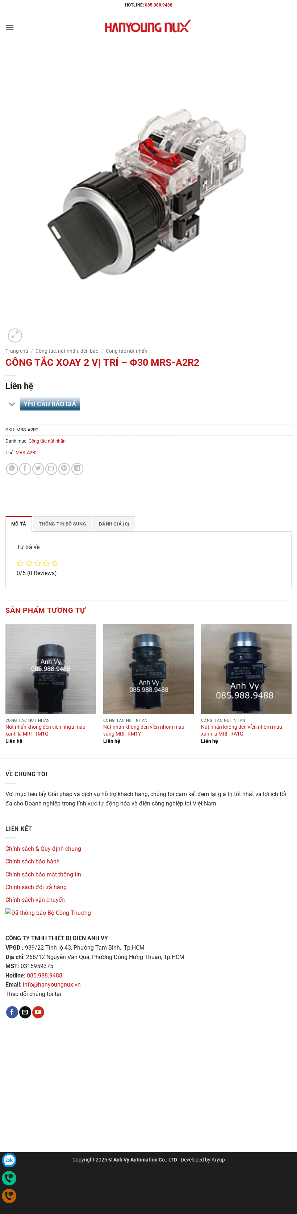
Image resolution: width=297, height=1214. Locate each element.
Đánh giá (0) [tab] (114, 524)
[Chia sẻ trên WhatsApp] (12, 469)
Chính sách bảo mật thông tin (43, 874)
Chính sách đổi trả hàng (36, 887)
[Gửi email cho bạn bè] (51, 469)
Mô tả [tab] (18, 524)
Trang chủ (16, 351)
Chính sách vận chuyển (35, 899)
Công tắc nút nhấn (126, 351)
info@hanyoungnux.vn (52, 984)
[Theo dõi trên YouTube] (38, 1012)
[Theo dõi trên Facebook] (12, 1012)
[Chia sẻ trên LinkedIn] (77, 469)
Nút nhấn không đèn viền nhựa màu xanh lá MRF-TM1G (45, 730)
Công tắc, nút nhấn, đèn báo (67, 351)
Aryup (218, 1160)
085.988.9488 (158, 5)
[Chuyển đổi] (12, 405)
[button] (9, 27)
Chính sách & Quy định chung (43, 848)
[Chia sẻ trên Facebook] (25, 469)
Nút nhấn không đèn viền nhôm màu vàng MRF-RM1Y (143, 730)
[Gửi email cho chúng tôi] (25, 1012)
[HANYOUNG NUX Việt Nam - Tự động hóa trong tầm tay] (148, 27)
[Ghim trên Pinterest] (64, 469)
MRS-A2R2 (27, 452)
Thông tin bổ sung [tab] (62, 524)
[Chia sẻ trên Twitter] (38, 469)
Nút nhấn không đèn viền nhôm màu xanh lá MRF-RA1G (241, 730)
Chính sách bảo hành (32, 861)
